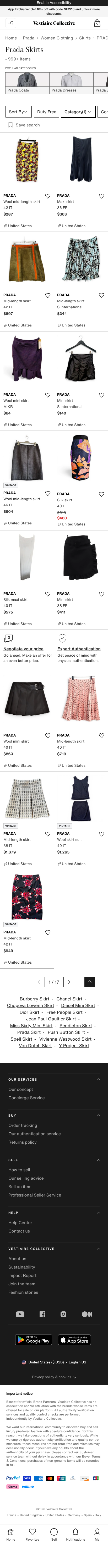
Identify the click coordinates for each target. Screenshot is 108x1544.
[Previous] (39, 982)
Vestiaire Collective (31, 1249)
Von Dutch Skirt (35, 1045)
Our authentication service (34, 1134)
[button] (97, 23)
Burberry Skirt (34, 999)
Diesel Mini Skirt (78, 1005)
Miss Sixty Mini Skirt (31, 1025)
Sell (13, 1160)
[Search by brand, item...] (10, 23)
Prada (28, 38)
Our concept (20, 1089)
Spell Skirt (21, 1039)
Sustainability (21, 1267)
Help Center (20, 1222)
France (11, 1515)
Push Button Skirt (66, 1032)
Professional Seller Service (34, 1195)
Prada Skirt (29, 1032)
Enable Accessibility (54, 3)
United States (55, 1515)
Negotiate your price (23, 649)
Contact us (19, 1231)
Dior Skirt (29, 1012)
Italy (98, 1515)
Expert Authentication (79, 649)
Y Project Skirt (74, 1045)
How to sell (19, 1170)
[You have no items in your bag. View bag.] (97, 23)
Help (13, 1213)
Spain (88, 1515)
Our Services (22, 1079)
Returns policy (22, 1142)
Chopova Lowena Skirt (30, 1005)
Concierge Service (26, 1098)
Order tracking (22, 1125)
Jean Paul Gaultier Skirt (51, 1019)
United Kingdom (31, 1515)
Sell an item (19, 1186)
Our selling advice (26, 1178)
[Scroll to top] (89, 982)
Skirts (85, 38)
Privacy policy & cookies (51, 1376)
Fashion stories (23, 1292)
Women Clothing (56, 38)
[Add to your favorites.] (48, 196)
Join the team (21, 1284)
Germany (74, 1515)
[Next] (68, 982)
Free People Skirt (64, 1012)
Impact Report (22, 1275)
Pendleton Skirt (76, 1025)
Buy (12, 1115)
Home (11, 38)
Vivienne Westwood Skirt (65, 1039)
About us (17, 1258)
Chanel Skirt (69, 999)
